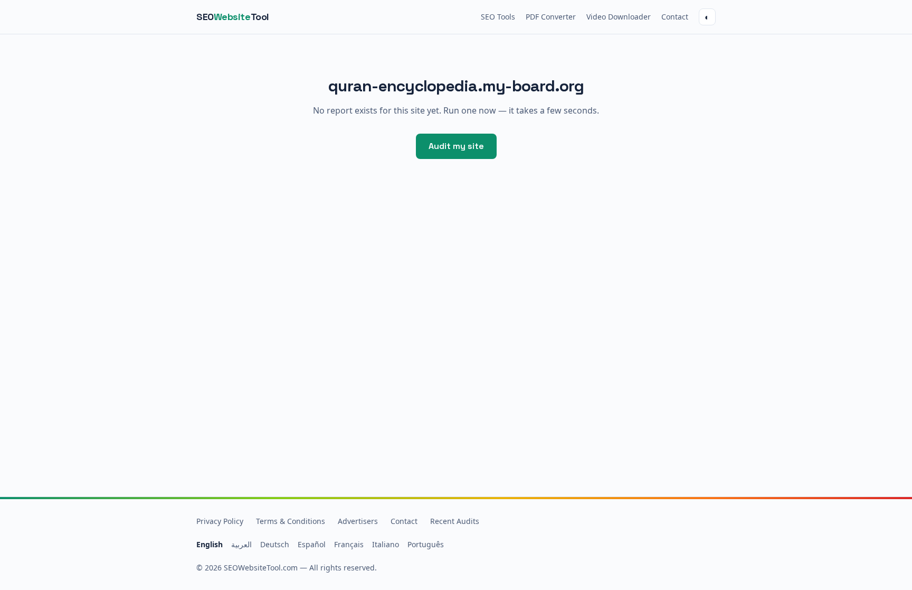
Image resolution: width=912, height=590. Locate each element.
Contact (674, 17)
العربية (241, 544)
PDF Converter (551, 17)
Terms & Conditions (290, 521)
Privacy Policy (219, 521)
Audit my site (456, 146)
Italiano (385, 544)
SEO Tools (498, 17)
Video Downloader (618, 17)
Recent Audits (454, 521)
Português (425, 544)
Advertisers (358, 521)
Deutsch (274, 544)
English (209, 544)
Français (349, 544)
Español (312, 544)
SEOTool (232, 17)
